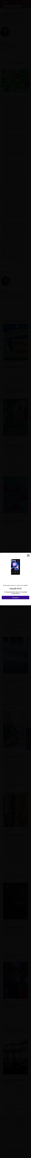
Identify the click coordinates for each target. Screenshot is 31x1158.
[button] (28, 555)
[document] (15, 579)
